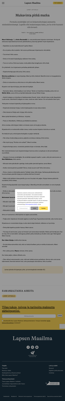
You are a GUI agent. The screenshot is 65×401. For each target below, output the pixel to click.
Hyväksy (43, 208)
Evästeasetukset (24, 208)
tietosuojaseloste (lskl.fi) (31, 204)
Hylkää (34, 208)
